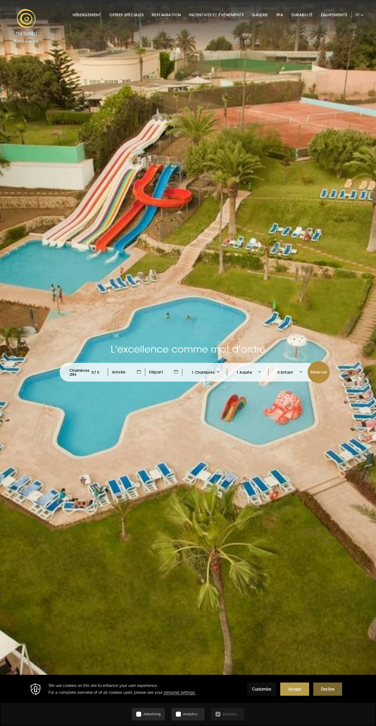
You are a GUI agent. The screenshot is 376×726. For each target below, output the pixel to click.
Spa (280, 14)
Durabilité (302, 14)
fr (357, 14)
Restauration (166, 14)
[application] (188, 700)
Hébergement (87, 14)
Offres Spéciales (126, 14)
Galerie (260, 14)
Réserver (318, 372)
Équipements (334, 14)
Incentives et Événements (216, 14)
